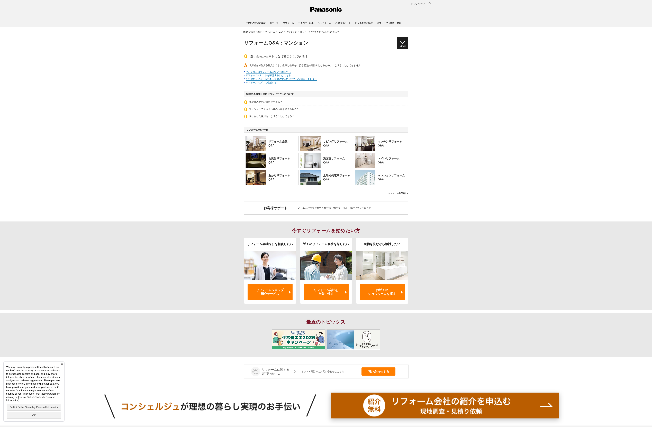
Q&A (281, 32)
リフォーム (270, 32)
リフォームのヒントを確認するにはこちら (268, 75)
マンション (292, 32)
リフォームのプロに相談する (261, 82)
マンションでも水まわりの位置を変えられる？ (274, 109)
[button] (274, 23)
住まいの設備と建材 (256, 23)
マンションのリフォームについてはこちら (268, 71)
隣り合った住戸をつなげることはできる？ (271, 116)
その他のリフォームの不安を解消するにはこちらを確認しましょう (281, 79)
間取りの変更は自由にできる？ (265, 102)
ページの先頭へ (399, 193)
